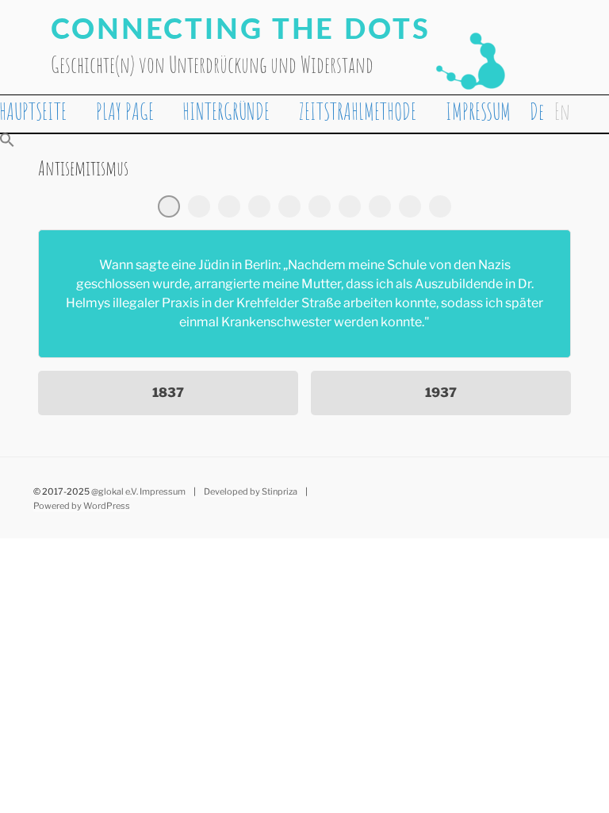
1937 (441, 392)
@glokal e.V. (114, 491)
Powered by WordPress (81, 505)
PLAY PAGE (125, 111)
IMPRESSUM (478, 111)
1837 (168, 392)
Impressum (163, 491)
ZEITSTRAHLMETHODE (357, 111)
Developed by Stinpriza (250, 491)
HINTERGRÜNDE (226, 111)
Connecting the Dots (241, 30)
